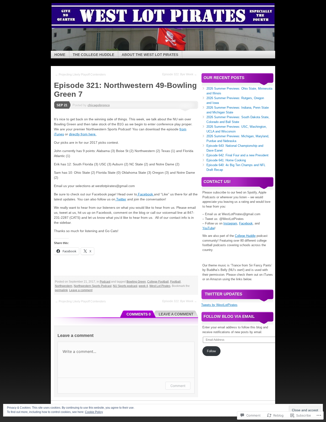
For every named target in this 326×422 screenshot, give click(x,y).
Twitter (120, 199)
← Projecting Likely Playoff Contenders (80, 74)
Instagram (230, 223)
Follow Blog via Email (229, 316)
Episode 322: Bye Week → (179, 74)
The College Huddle (93, 55)
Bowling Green (136, 281)
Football (175, 281)
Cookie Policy (94, 412)
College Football (158, 281)
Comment (177, 386)
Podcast (105, 281)
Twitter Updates (223, 294)
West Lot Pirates (159, 286)
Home (59, 55)
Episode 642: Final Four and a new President (237, 155)
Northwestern (63, 286)
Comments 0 (138, 314)
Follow (211, 351)
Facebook (145, 194)
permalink (61, 290)
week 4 (143, 286)
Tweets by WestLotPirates (219, 305)
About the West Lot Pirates (150, 55)
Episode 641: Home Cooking (226, 160)
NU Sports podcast (125, 286)
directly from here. (82, 134)
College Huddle (245, 236)
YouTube (208, 228)
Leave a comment (80, 290)
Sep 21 (62, 105)
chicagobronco (99, 105)
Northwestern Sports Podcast (92, 286)
